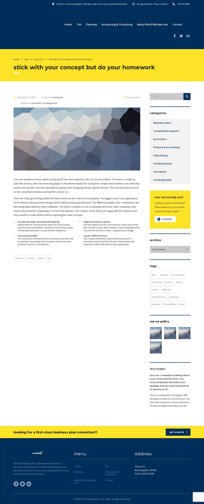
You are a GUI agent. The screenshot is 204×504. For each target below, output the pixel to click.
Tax (79, 24)
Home (68, 24)
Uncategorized (162, 179)
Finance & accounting (166, 147)
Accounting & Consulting (117, 24)
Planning (91, 24)
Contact (177, 24)
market (154, 289)
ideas (41, 258)
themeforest (170, 304)
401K (153, 274)
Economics (160, 139)
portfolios (156, 304)
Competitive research (166, 131)
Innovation (159, 171)
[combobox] (170, 249)
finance (31, 258)
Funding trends (162, 163)
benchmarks (178, 274)
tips (49, 258)
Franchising (160, 155)
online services (158, 296)
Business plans (162, 122)
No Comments (133, 97)
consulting (156, 282)
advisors (19, 258)
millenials (166, 289)
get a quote (177, 432)
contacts (167, 219)
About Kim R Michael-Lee (152, 24)
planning (174, 296)
